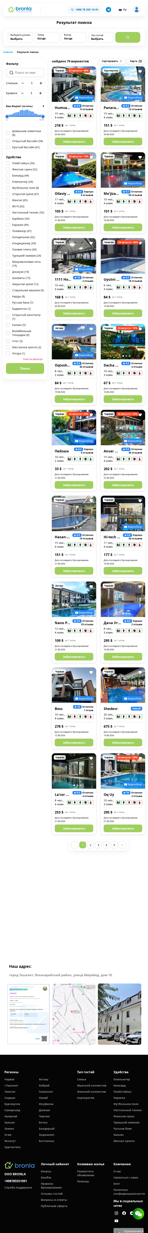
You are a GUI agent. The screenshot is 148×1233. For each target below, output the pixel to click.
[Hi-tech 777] (123, 513)
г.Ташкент (11, 1085)
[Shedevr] (123, 685)
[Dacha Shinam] (123, 341)
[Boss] (74, 685)
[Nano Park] (74, 599)
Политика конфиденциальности (129, 1191)
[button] (108, 9)
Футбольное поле (126, 1104)
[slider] (7, 116)
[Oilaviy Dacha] (74, 170)
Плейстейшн (122, 1091)
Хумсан (9, 1122)
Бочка (43, 1122)
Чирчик (44, 1116)
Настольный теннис (128, 1110)
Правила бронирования (51, 1185)
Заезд (41, 34)
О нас (117, 1171)
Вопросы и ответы (54, 1200)
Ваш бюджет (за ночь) (25, 106)
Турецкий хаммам (127, 1122)
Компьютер (122, 1079)
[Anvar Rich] (123, 427)
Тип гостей (97, 35)
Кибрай (44, 1085)
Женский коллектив (91, 1091)
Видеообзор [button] (86, 97)
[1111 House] (74, 256)
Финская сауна (124, 1116)
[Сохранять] (91, 71)
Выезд (67, 34)
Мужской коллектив (91, 1085)
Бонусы (46, 1171)
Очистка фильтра (33, 359)
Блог (117, 1183)
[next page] (122, 844)
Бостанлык (46, 1141)
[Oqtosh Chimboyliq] (74, 341)
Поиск (25, 368)
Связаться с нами (126, 1177)
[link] (8, 52)
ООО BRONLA (15, 1174)
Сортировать (110, 61)
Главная (8, 52)
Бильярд (120, 1085)
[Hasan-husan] (74, 513)
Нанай (43, 1098)
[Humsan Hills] (74, 84)
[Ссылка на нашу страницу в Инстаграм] (116, 1213)
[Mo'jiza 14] (123, 170)
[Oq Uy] (123, 771)
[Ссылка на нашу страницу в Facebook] (124, 1213)
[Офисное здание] (119, 1014)
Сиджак (9, 1098)
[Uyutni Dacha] (123, 256)
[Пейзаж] (74, 427)
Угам (7, 1135)
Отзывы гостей (52, 1193)
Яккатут (10, 1141)
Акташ (43, 1079)
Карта (133, 61)
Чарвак (9, 1079)
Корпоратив (85, 1098)
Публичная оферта (54, 1206)
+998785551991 (15, 1181)
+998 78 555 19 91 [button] (86, 9)
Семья (81, 1079)
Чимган (9, 1091)
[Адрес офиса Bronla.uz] (74, 1014)
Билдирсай (47, 1128)
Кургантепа (12, 1147)
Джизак (44, 1110)
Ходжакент (47, 1135)
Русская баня (123, 1128)
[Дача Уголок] (123, 599)
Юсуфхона (46, 1104)
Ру (125, 9)
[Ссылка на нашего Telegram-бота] (132, 1213)
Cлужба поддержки (18, 1187)
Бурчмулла (12, 1104)
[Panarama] (123, 84)
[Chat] (138, 1214)
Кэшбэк (46, 1177)
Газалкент (46, 1091)
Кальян (119, 1135)
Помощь (83, 1181)
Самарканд (12, 1110)
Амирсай (10, 1116)
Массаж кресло (124, 1141)
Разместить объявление (85, 1173)
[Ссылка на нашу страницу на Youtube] (116, 1221)
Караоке (119, 1098)
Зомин (9, 1128)
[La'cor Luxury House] (74, 771)
